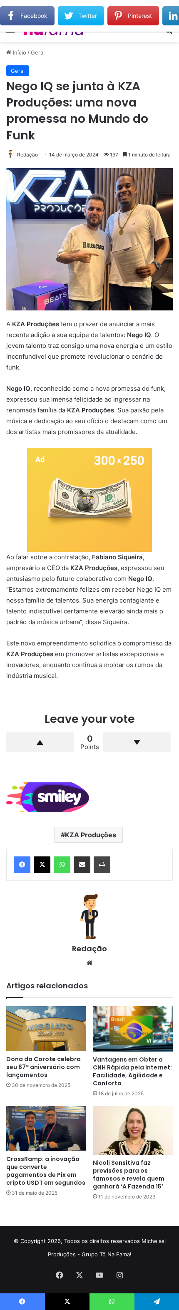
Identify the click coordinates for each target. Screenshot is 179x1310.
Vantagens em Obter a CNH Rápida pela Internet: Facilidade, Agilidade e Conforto (132, 1071)
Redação (27, 154)
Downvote (137, 742)
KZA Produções (90, 835)
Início (18, 52)
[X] (42, 864)
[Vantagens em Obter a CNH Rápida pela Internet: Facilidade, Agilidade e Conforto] (133, 1028)
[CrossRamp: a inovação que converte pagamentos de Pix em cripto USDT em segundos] (46, 1128)
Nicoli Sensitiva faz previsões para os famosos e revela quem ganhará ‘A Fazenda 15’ (128, 1175)
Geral (38, 52)
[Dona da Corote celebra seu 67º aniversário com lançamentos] (46, 1028)
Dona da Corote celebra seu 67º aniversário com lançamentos (43, 1067)
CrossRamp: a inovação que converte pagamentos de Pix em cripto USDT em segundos (45, 1171)
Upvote (40, 742)
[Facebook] (22, 864)
